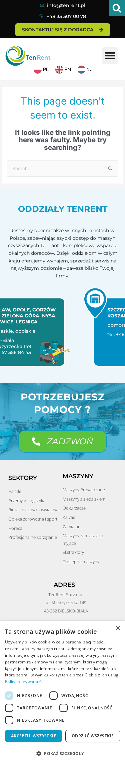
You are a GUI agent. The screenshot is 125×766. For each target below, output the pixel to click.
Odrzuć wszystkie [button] (93, 736)
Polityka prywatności (25, 681)
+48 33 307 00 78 (66, 16)
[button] (117, 8)
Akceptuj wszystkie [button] (33, 736)
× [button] (117, 628)
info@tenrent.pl (66, 5)
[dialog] (62, 693)
